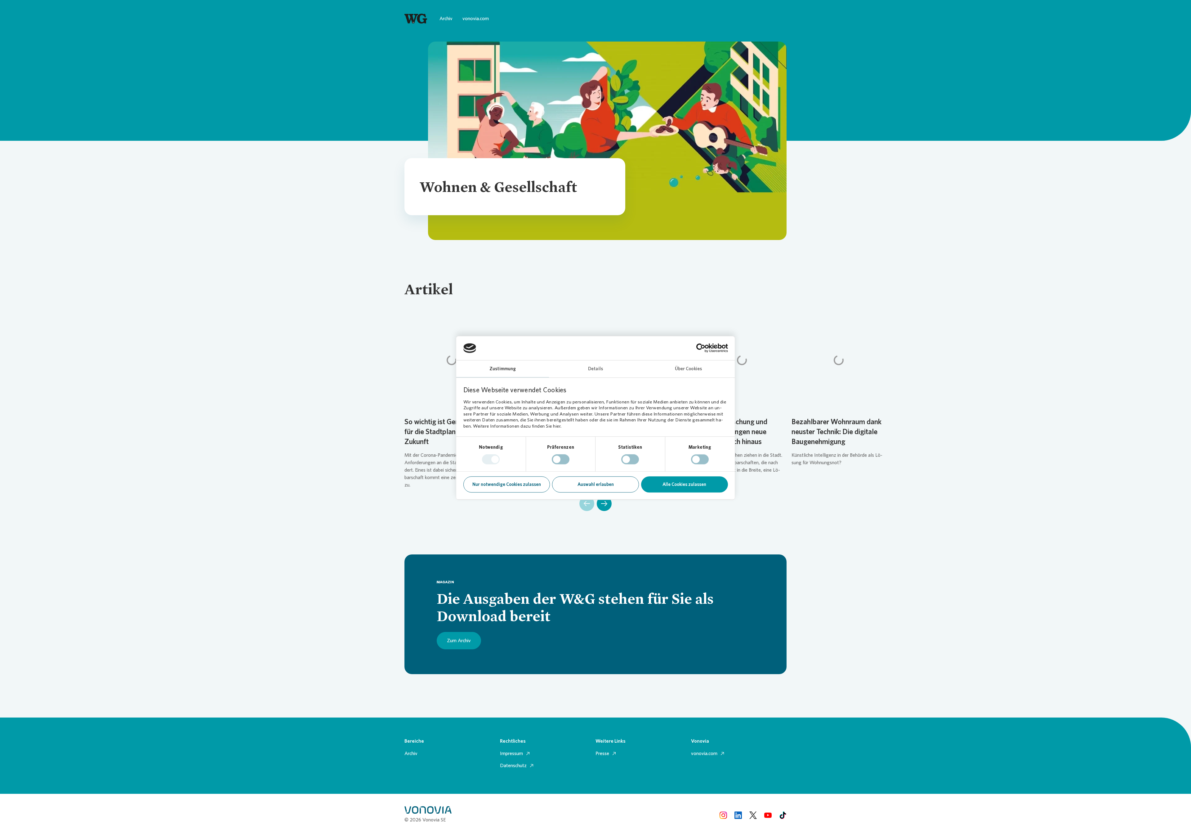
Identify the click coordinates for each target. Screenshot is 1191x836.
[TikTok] (783, 815)
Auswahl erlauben (596, 484)
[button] (586, 503)
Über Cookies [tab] (688, 368)
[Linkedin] (738, 815)
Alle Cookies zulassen (684, 484)
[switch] (560, 460)
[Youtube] (768, 815)
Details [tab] (595, 368)
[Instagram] (723, 815)
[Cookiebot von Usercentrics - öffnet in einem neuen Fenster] (701, 348)
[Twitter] (753, 815)
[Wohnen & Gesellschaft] (415, 19)
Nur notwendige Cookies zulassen (506, 484)
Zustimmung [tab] (502, 368)
